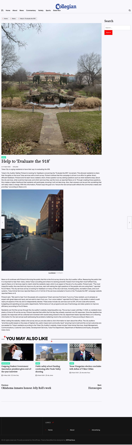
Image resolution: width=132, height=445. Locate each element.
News (22, 10)
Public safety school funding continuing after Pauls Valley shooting (48, 369)
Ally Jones (50, 375)
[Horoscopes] (129, 222)
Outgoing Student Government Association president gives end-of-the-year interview (16, 369)
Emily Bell (15, 166)
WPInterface (70, 440)
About (15, 10)
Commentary (31, 10)
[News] (13, 20)
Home (8, 10)
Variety (40, 10)
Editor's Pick (5, 363)
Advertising (96, 430)
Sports (48, 10)
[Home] (5, 20)
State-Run (57, 10)
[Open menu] (2, 10)
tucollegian (52, 273)
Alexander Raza (85, 372)
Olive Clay (16, 375)
